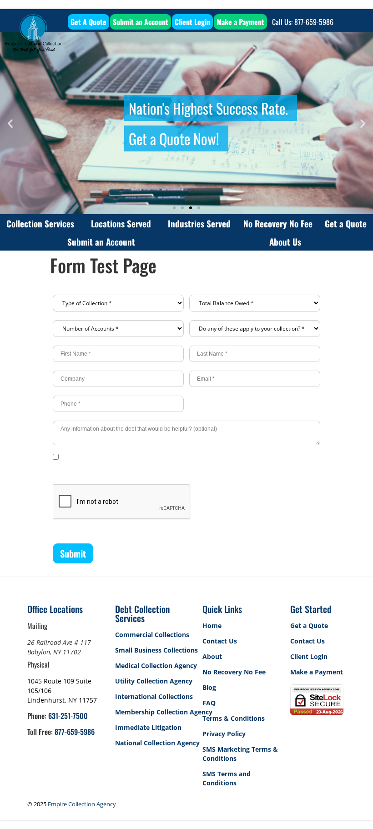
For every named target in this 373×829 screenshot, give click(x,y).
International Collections (154, 696)
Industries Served (199, 223)
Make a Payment (316, 672)
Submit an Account (101, 241)
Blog (209, 687)
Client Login (309, 656)
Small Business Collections (156, 650)
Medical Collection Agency (156, 665)
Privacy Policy (224, 733)
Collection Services (40, 223)
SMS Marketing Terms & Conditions (240, 754)
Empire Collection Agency (82, 804)
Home (212, 625)
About (212, 656)
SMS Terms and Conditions (226, 778)
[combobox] (118, 303)
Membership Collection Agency (163, 712)
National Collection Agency (157, 743)
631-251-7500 (68, 715)
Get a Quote (346, 223)
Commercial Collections (152, 634)
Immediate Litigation (148, 727)
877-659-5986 (75, 731)
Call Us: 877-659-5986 (302, 21)
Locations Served (121, 223)
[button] (10, 123)
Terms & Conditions (233, 718)
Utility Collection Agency (153, 681)
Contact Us (219, 641)
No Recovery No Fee (278, 223)
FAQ (209, 702)
